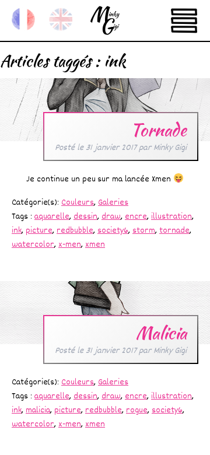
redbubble (75, 230)
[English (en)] (60, 19)
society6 (112, 230)
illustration (171, 216)
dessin (85, 216)
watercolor (33, 244)
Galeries (113, 202)
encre (136, 216)
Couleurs (77, 202)
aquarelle (51, 216)
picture (39, 230)
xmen (95, 244)
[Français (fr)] (23, 19)
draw (111, 216)
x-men (69, 244)
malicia (38, 410)
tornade (174, 230)
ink (17, 230)
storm (143, 230)
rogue (137, 410)
